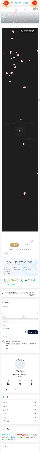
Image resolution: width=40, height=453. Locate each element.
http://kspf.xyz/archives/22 (12, 264)
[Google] (4, 284)
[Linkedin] (25, 280)
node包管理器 (22, 435)
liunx (6, 439)
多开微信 (31, 435)
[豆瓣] (21, 280)
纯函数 (24, 437)
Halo (13, 439)
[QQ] (4, 280)
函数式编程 (11, 437)
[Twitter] (34, 280)
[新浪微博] (17, 280)
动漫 (35, 9)
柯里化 (28, 437)
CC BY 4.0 (9, 273)
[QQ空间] (8, 280)
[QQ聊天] (6, 389)
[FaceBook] (30, 280)
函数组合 (34, 437)
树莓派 (10, 439)
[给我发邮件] (15, 389)
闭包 (20, 437)
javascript (9, 434)
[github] (24, 389)
